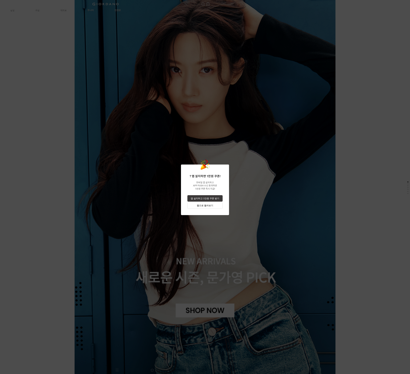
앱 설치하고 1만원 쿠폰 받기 (205, 198)
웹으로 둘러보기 (205, 205)
